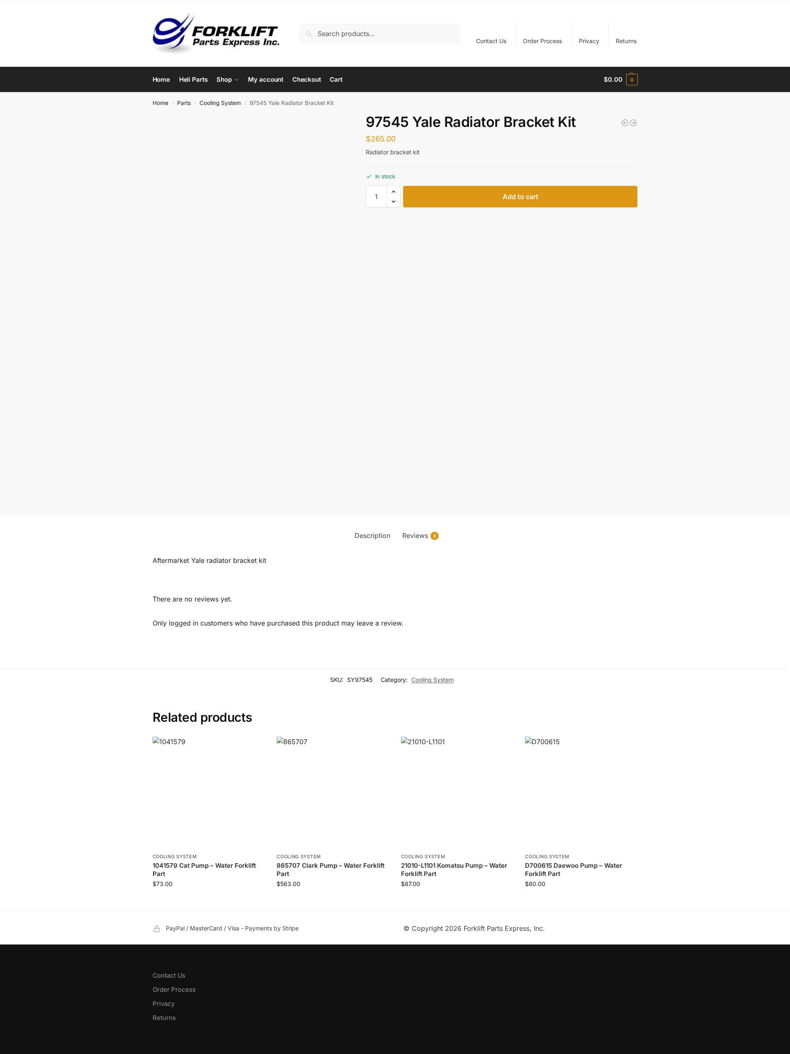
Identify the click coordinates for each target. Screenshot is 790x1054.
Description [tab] (372, 535)
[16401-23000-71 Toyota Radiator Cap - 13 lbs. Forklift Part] (625, 123)
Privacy (589, 40)
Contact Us (491, 40)
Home (160, 103)
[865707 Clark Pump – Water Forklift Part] (333, 793)
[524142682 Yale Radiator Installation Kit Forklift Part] (633, 123)
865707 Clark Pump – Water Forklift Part (330, 870)
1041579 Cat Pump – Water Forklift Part (204, 870)
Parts (184, 103)
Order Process (542, 40)
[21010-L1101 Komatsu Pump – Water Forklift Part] (457, 793)
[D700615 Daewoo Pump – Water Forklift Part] (581, 793)
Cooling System (220, 103)
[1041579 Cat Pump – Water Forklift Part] (209, 793)
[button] (620, 79)
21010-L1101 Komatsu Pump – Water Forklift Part (454, 870)
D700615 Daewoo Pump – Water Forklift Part (573, 870)
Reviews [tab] (419, 535)
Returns (626, 40)
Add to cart (520, 196)
